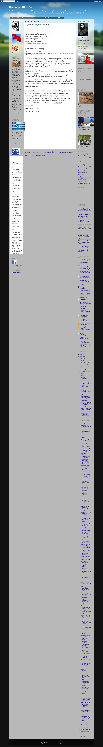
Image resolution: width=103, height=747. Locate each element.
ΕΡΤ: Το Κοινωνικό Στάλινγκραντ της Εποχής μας (86, 518)
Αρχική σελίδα (16, 17)
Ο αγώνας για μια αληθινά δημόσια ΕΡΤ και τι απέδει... (85, 467)
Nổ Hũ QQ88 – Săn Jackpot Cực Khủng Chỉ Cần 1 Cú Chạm (85, 311)
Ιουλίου (83, 373)
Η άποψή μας (81, 172)
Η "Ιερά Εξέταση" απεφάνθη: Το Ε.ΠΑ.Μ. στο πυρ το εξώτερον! (84, 222)
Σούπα (82, 603)
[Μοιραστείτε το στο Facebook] (60, 103)
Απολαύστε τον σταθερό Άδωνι (85, 446)
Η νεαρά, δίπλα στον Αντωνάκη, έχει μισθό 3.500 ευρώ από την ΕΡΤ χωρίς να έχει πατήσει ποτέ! (84, 228)
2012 (81, 734)
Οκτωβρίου (84, 367)
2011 (81, 736)
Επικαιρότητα (81, 168)
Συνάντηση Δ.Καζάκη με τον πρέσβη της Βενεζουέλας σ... (86, 665)
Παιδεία (80, 176)
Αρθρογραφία (81, 154)
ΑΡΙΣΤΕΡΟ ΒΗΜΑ (84, 297)
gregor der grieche (85, 259)
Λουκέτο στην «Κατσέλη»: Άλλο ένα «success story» (86, 427)
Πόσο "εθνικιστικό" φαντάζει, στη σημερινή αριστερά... (85, 637)
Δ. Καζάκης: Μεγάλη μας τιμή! (86, 436)
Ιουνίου (83, 375)
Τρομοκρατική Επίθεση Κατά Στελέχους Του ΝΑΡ (85, 502)
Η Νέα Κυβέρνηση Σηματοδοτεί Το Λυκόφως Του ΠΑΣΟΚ (85, 415)
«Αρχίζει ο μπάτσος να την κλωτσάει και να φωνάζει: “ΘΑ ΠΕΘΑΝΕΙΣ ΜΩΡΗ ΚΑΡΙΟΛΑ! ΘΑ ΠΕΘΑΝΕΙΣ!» (85, 281)
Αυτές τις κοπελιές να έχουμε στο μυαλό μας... (85, 262)
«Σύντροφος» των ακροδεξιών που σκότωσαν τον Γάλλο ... (85, 588)
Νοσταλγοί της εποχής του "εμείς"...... (84, 378)
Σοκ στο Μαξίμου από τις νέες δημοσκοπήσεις (85, 529)
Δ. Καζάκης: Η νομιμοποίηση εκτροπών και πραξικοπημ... (85, 421)
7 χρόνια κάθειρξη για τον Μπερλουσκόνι (85, 432)
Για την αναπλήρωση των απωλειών (85, 330)
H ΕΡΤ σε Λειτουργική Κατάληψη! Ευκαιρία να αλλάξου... (84, 564)
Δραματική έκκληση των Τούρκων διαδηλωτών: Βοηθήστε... (86, 712)
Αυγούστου (84, 371)
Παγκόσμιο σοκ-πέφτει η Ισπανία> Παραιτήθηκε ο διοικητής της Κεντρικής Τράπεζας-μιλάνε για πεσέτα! (84, 249)
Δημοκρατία (84, 498)
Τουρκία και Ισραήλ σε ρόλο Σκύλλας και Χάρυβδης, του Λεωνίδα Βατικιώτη (85, 271)
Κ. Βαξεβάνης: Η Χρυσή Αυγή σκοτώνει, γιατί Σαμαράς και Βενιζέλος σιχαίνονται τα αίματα (84, 236)
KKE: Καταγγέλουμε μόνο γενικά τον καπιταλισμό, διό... (86, 478)
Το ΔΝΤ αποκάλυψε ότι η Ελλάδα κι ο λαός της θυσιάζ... (86, 617)
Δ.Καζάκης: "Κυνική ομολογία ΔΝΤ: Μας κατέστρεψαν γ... (86, 578)
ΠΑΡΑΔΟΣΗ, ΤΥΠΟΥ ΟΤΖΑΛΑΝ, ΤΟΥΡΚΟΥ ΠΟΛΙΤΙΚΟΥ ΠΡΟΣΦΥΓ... (86, 705)
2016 (81, 354)
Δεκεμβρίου (84, 362)
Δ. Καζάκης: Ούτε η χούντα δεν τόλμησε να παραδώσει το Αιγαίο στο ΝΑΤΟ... (84, 210)
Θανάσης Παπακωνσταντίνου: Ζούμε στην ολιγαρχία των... (86, 628)
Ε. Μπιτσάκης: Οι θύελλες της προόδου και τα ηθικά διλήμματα (85, 293)
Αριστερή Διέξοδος (85, 290)
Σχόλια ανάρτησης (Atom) (38, 155)
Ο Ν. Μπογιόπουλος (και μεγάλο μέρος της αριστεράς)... (86, 410)
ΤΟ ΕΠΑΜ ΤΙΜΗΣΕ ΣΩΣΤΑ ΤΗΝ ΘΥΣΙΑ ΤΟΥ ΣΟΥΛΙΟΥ (86, 655)
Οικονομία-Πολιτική (83, 157)
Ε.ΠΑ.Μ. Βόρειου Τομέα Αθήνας (84, 316)
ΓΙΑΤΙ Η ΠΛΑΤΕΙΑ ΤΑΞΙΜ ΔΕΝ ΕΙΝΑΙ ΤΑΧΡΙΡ (86, 612)
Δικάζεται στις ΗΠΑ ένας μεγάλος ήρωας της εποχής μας (85, 649)
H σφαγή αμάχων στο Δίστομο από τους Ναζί (86, 594)
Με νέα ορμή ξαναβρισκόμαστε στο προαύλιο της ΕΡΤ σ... (86, 392)
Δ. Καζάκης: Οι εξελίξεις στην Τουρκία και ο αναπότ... (85, 643)
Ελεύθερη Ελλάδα (20, 7)
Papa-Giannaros (84, 276)
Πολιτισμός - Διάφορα (83, 166)
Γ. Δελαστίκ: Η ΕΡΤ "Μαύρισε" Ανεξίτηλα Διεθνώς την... (86, 508)
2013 (81, 361)
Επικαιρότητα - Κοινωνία (84, 159)
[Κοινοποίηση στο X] (58, 103)
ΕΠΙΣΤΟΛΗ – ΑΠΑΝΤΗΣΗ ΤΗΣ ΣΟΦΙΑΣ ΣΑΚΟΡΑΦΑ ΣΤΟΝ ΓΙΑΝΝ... (86, 535)
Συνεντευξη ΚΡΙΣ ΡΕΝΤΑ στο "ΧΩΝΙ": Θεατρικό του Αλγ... (86, 689)
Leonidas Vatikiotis (85, 268)
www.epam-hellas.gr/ (83, 287)
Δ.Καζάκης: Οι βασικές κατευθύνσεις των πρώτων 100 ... (86, 671)
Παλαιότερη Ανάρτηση (66, 152)
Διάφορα (80, 170)
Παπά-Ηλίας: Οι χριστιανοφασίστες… (86, 583)
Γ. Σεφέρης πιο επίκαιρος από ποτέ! (85, 541)
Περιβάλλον (81, 181)
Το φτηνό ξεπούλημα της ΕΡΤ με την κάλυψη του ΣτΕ (86, 473)
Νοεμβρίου (84, 364)
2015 (81, 356)
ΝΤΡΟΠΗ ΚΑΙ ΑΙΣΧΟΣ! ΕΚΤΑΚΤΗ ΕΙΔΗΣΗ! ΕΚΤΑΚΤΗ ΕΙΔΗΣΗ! (84, 216)
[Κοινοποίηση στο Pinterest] (61, 103)
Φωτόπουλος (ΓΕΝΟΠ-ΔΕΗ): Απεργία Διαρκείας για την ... (86, 483)
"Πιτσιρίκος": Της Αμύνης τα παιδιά (86, 382)
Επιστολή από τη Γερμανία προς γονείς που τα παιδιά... (85, 683)
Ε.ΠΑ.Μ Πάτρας (84, 308)
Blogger (60, 743)
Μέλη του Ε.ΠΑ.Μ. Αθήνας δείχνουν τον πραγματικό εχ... (85, 546)
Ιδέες (79, 174)
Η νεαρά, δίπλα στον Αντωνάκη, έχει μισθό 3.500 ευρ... (86, 513)
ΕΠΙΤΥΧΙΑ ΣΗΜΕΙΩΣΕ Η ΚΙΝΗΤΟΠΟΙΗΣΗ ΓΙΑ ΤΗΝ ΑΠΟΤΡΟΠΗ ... (86, 571)
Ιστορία (80, 165)
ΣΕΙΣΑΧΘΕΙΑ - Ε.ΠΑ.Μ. (83, 334)
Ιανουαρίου (84, 731)
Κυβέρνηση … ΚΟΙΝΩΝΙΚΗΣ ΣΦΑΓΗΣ (85, 387)
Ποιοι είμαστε (25, 17)
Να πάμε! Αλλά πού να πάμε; (86, 660)
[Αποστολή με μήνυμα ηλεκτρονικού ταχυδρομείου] (55, 103)
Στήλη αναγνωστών (83, 183)
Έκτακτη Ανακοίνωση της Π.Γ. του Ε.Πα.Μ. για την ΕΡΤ (86, 523)
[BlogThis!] (57, 103)
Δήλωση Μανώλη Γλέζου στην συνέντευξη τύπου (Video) (84, 242)
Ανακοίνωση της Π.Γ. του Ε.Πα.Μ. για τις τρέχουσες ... (86, 450)
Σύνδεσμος (81, 72)
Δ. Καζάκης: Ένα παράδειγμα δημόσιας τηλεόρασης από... (85, 493)
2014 (81, 358)
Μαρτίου (83, 727)
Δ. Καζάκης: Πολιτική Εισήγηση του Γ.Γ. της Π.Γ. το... (86, 699)
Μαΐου (83, 722)
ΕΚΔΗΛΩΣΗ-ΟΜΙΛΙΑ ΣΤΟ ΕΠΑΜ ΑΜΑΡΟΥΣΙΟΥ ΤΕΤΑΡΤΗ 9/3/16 (85, 320)
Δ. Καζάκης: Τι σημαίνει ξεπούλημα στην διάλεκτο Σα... (85, 599)
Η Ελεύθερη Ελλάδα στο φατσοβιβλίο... (52, 17)
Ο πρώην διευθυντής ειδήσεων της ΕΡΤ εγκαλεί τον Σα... (86, 455)
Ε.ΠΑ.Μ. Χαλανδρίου (85, 324)
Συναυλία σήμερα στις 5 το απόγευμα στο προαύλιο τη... (85, 552)
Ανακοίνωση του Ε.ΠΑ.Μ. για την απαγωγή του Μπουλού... (85, 398)
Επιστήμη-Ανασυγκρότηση (82, 179)
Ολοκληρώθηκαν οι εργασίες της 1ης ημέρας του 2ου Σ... (86, 718)
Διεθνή (31, 105)
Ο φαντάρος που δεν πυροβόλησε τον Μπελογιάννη (86, 607)
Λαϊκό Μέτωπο (17, 272)
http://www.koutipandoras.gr (33, 29)
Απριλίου (83, 725)
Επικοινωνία (35, 17)
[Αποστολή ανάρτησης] (52, 102)
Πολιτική (80, 156)
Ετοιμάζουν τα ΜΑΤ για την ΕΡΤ (86, 488)
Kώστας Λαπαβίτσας (85, 266)
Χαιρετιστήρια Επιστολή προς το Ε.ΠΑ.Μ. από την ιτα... (86, 677)
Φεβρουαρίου (84, 729)
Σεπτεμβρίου (84, 369)
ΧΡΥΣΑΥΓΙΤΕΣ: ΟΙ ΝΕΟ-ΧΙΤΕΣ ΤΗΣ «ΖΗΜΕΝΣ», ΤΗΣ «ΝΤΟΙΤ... (86, 622)
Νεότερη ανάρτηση (31, 152)
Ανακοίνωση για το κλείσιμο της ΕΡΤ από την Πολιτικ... (86, 558)
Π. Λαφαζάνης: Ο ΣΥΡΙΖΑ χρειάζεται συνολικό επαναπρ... (86, 441)
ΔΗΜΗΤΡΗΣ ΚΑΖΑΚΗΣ (83, 300)
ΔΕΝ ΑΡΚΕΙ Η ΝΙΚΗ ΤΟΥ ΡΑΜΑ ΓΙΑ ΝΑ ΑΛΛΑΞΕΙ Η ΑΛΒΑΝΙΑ (86, 404)
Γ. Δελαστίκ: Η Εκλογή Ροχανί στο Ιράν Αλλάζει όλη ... (85, 461)
